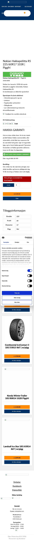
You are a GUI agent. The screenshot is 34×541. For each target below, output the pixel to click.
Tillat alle (17, 293)
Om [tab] (28, 242)
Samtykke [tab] (6, 242)
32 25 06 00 (28, 6)
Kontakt (18, 6)
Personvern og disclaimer (17, 538)
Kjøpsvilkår (17, 490)
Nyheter (17, 482)
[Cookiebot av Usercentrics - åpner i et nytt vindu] (25, 238)
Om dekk (11, 6)
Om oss (4, 6)
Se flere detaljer (16, 309)
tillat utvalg (17, 297)
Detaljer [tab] (17, 242)
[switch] (29, 275)
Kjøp (17, 198)
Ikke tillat (17, 302)
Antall (8, 185)
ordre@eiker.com (17, 511)
